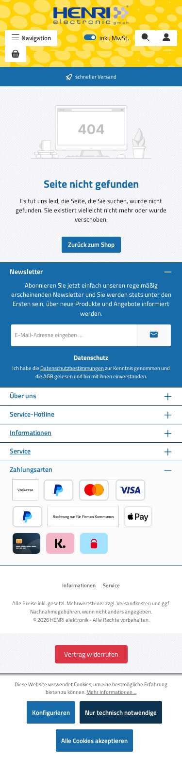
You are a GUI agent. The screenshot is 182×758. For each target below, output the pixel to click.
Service (20, 451)
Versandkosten (133, 603)
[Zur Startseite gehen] (91, 15)
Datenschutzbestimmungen (72, 368)
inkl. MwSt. (106, 38)
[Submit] (154, 335)
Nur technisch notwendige (121, 712)
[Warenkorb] (15, 54)
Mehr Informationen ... (111, 692)
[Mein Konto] (166, 38)
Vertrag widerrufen (91, 654)
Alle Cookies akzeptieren (94, 740)
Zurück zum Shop (91, 244)
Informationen (30, 433)
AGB (48, 376)
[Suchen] (145, 38)
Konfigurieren (51, 712)
